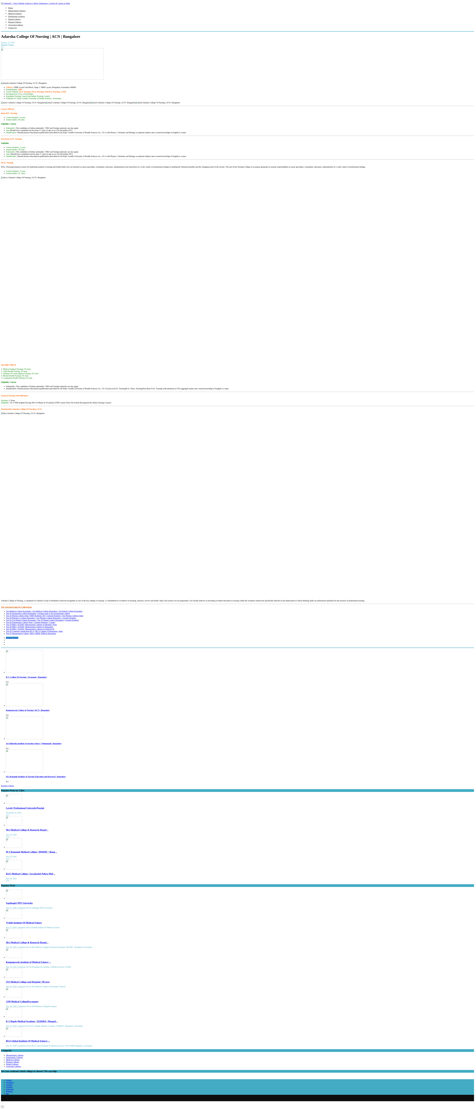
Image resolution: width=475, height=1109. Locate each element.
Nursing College (7, 45)
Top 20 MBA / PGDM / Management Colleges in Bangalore (29, 627)
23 (7, 837)
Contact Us (12, 28)
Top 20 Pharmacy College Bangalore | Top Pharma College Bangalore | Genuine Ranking (41, 618)
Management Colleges (16, 11)
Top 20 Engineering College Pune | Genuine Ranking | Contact (30, 622)
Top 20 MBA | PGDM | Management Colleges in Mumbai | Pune (31, 625)
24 (7, 815)
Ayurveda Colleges (15, 25)
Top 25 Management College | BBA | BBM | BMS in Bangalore (31, 633)
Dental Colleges (14, 19)
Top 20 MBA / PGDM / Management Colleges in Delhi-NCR (30, 629)
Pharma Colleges (14, 22)
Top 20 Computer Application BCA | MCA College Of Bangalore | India (34, 631)
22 (7, 859)
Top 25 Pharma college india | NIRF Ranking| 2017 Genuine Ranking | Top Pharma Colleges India (44, 616)
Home (10, 8)
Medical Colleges (15, 14)
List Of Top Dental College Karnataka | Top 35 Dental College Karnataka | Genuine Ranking (42, 620)
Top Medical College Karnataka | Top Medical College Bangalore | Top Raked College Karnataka (44, 611)
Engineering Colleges (16, 16)
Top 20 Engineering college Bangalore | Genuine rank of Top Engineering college (38, 613)
